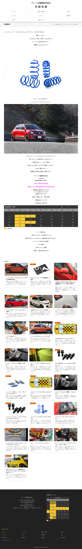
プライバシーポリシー (6, 540)
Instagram (39, 7)
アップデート (13, 11)
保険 (14, 19)
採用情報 (43, 537)
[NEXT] (67, 498)
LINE (43, 7)
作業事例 (68, 15)
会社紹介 (23, 537)
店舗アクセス (41, 19)
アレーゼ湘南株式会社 (41, 3)
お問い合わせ (36, 7)
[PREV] (48, 498)
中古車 (68, 11)
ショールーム (13, 15)
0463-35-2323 (46, 7)
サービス (41, 15)
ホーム (53, 24)
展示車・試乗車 (41, 11)
